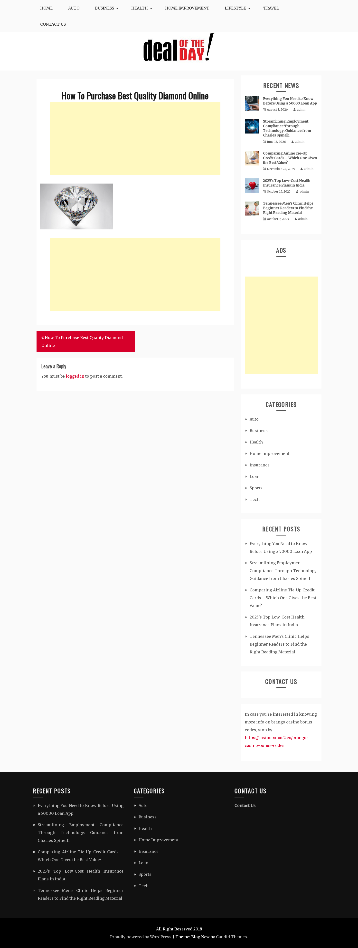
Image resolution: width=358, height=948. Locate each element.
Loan (254, 476)
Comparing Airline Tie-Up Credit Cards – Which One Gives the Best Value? (290, 158)
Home (46, 8)
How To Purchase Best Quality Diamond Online (82, 341)
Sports (256, 487)
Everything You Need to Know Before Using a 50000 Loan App (290, 100)
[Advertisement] (135, 138)
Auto (73, 8)
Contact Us (53, 24)
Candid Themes (231, 936)
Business (104, 8)
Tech (255, 499)
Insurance (260, 465)
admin (301, 109)
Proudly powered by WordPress (140, 936)
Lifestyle (235, 8)
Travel (271, 8)
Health (139, 8)
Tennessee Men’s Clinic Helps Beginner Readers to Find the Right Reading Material (288, 208)
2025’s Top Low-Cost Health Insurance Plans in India (286, 182)
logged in (75, 376)
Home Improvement (187, 8)
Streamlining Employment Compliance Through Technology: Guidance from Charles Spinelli (287, 128)
